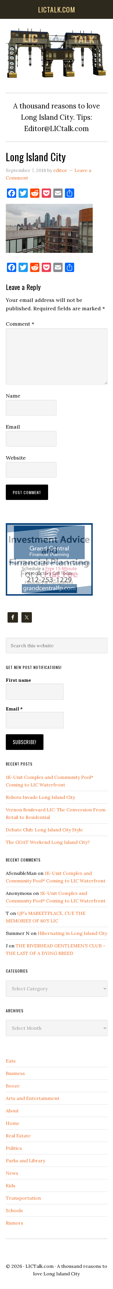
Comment (20, 323)
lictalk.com (56, 9)
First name (18, 680)
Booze (13, 1086)
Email (13, 426)
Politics (14, 1148)
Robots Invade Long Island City (40, 797)
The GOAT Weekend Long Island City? (48, 842)
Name (13, 395)
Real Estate (18, 1135)
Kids (10, 1185)
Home (12, 1123)
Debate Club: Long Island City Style (44, 830)
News (12, 1173)
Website (16, 457)
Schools (14, 1210)
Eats (11, 1061)
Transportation (23, 1198)
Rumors (14, 1223)
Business (15, 1073)
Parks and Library (25, 1160)
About (12, 1111)
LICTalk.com (39, 1266)
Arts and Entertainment (32, 1098)
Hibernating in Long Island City (72, 933)
